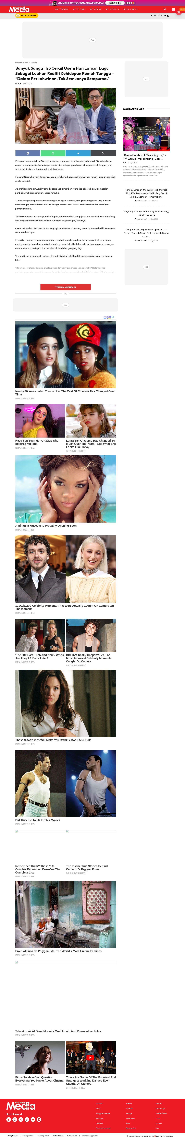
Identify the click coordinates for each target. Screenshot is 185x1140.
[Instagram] (155, 16)
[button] (164, 9)
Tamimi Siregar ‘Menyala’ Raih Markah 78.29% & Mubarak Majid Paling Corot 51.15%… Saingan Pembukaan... (146, 193)
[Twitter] (158, 16)
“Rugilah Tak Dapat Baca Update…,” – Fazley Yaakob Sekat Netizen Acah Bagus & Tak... (146, 233)
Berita (34, 62)
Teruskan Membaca (65, 287)
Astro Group (169, 1136)
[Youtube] (164, 16)
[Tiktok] (161, 16)
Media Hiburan (21, 62)
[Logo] (19, 9)
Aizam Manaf (141, 201)
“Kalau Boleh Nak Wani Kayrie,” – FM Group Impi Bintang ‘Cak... (144, 156)
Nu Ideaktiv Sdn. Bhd (148, 1136)
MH (19, 83)
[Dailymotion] (168, 16)
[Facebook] (151, 16)
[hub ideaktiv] (173, 8)
